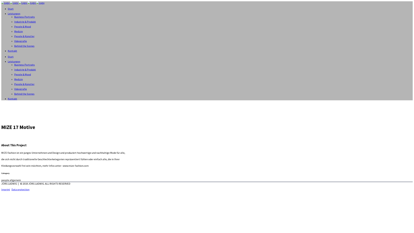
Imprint (5, 189)
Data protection (20, 189)
